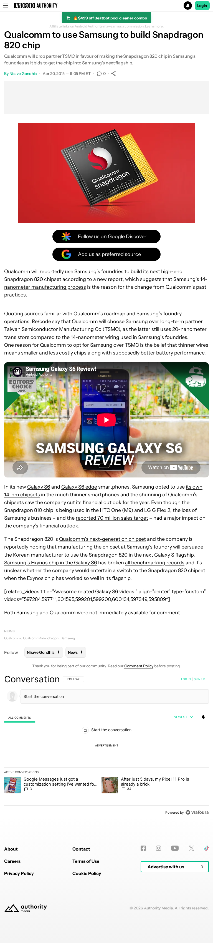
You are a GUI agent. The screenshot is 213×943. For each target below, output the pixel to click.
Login (202, 5)
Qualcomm (12, 638)
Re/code (41, 321)
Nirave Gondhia (23, 73)
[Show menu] (5, 5)
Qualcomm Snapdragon (41, 638)
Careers (12, 861)
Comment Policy (138, 665)
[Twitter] (191, 848)
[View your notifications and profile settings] (203, 717)
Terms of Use (85, 861)
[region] (106, 745)
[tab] (19, 717)
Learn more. (154, 26)
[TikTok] (206, 848)
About (11, 849)
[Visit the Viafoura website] (197, 812)
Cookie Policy (86, 873)
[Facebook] (143, 848)
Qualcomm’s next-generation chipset (102, 539)
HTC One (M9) (116, 510)
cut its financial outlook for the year (108, 502)
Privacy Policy (19, 873)
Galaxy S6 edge (79, 487)
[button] (106, 5)
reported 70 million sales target (112, 518)
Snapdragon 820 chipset (32, 279)
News (9, 631)
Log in (186, 679)
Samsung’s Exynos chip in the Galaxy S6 (50, 563)
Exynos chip (41, 578)
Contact (81, 849)
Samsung (68, 638)
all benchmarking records (154, 563)
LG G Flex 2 (157, 510)
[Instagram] (158, 848)
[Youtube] (175, 848)
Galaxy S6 (38, 487)
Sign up (199, 679)
